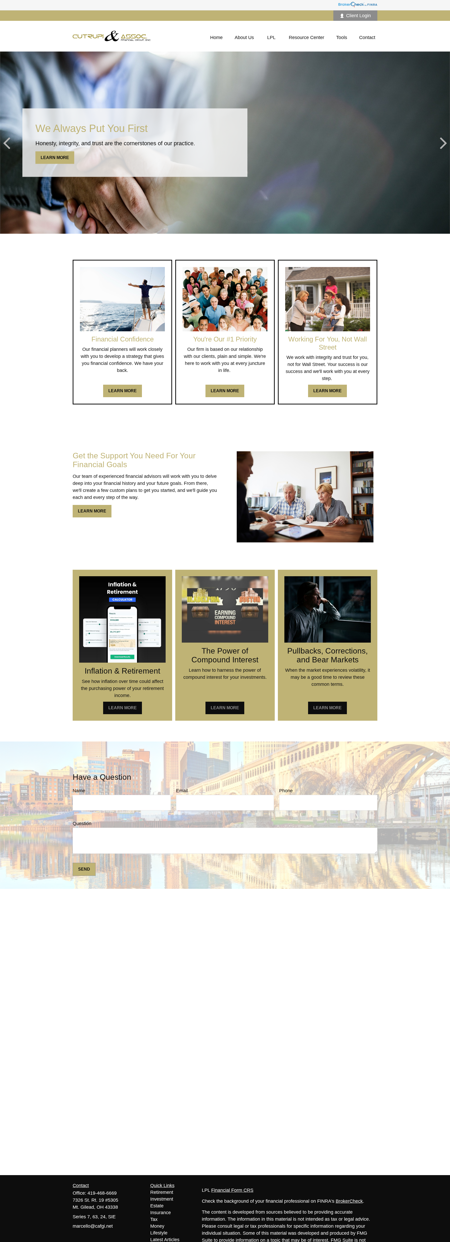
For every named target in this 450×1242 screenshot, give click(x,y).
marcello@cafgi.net (93, 1226)
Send (84, 869)
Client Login (358, 15)
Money (157, 1226)
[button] (216, 37)
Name (79, 790)
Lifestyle (158, 1232)
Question (82, 823)
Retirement (161, 1192)
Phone (286, 790)
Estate (157, 1205)
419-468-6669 (102, 1193)
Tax (154, 1219)
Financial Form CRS (232, 1190)
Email (182, 790)
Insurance (160, 1212)
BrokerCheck (349, 1201)
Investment (161, 1199)
